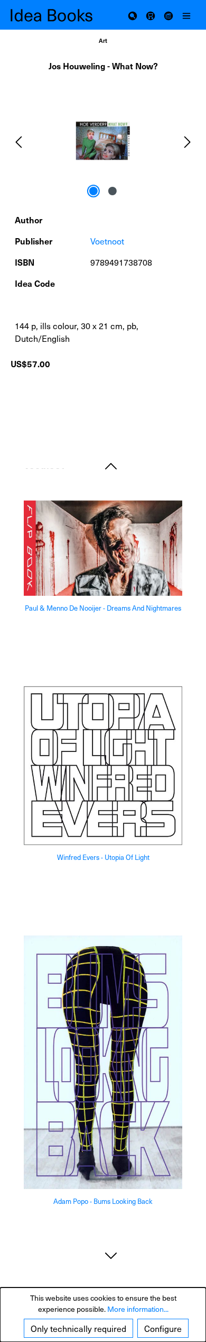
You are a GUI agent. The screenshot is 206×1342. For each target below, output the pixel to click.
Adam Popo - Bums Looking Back (103, 1201)
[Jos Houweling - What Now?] (103, 141)
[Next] (187, 141)
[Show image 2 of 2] (112, 191)
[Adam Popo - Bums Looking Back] (103, 1062)
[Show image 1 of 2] (93, 191)
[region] (103, 141)
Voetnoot (107, 240)
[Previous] (18, 141)
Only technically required (78, 1328)
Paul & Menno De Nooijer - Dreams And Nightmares (103, 608)
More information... (137, 1308)
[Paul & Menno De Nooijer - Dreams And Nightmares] (103, 548)
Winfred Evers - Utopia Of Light (103, 857)
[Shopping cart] (151, 14)
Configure (163, 1328)
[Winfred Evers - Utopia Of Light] (103, 765)
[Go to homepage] (57, 15)
